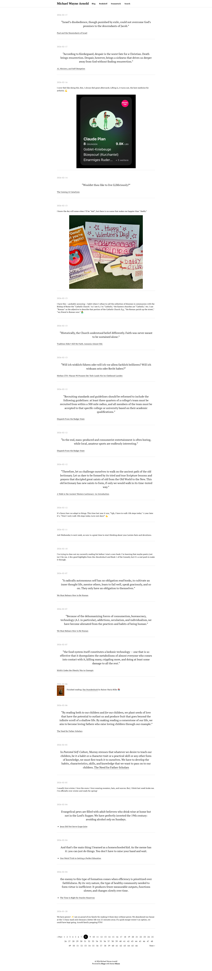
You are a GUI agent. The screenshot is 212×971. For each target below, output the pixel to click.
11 (97, 936)
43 (132, 941)
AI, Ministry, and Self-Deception (71, 68)
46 (144, 941)
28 (73, 941)
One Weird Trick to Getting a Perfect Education (80, 858)
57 (101, 945)
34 (97, 941)
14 (109, 936)
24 (148, 936)
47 (148, 941)
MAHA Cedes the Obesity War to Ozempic (75, 670)
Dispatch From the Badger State (71, 419)
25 (152, 936)
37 (109, 941)
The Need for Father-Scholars (69, 731)
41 (124, 941)
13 (105, 936)
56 (97, 945)
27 (69, 941)
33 (93, 941)
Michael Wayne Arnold (73, 3)
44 (136, 941)
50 (74, 945)
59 (109, 945)
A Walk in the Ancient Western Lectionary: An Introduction (83, 494)
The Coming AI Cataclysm (68, 192)
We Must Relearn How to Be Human (72, 595)
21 (137, 936)
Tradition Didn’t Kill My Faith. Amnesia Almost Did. (80, 343)
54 (89, 945)
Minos (117, 964)
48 (152, 941)
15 (113, 936)
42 (128, 941)
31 (85, 941)
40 (120, 941)
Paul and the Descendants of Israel (72, 33)
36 (105, 941)
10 (94, 936)
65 (133, 945)
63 (125, 945)
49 (70, 945)
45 (140, 941)
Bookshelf (103, 3)
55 (93, 945)
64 (129, 945)
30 (81, 941)
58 (105, 945)
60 (113, 945)
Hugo (103, 964)
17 (121, 936)
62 (121, 945)
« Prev (59, 936)
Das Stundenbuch (90, 689)
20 (133, 936)
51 (78, 945)
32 (89, 941)
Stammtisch (116, 3)
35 (101, 941)
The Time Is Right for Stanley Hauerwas (77, 897)
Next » (152, 945)
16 (117, 936)
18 (125, 936)
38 (113, 941)
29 (77, 941)
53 (85, 945)
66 (136, 945)
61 (117, 945)
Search (127, 3)
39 (116, 941)
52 (81, 945)
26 (65, 941)
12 (101, 936)
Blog (93, 3)
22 (141, 936)
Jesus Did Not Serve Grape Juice (73, 826)
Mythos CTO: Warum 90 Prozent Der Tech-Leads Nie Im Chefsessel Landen (90, 375)
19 (129, 936)
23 (145, 936)
